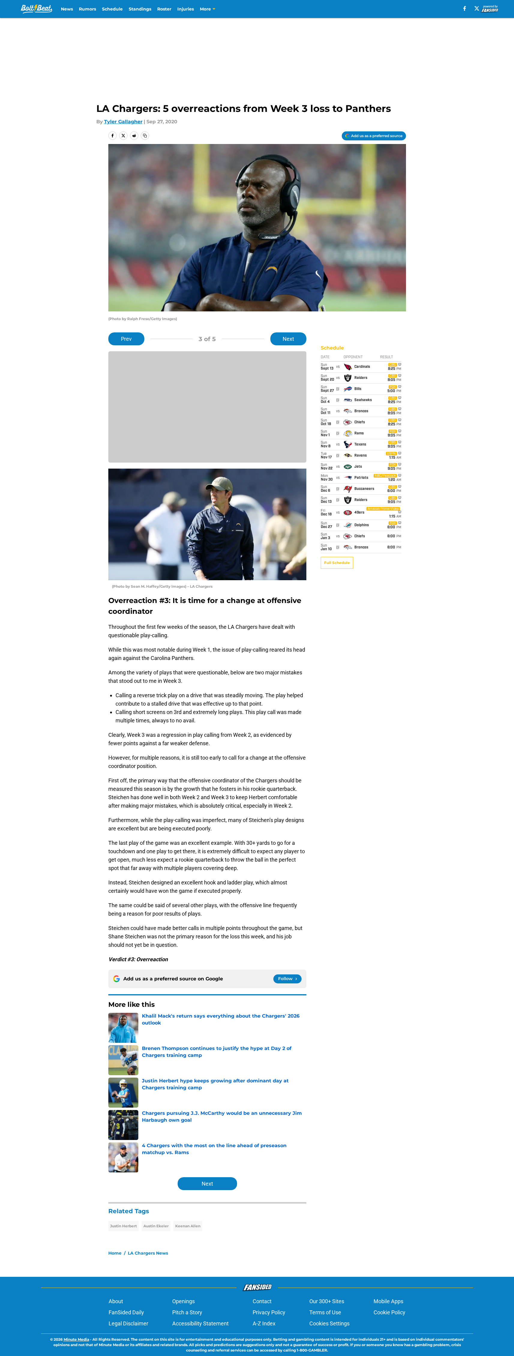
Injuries (185, 9)
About (116, 1301)
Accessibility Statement (200, 1323)
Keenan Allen (187, 1226)
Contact (262, 1301)
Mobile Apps (388, 1301)
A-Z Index (264, 1323)
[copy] (145, 135)
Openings (183, 1301)
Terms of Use (325, 1312)
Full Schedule (337, 562)
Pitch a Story (187, 1312)
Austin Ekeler (156, 1226)
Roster (164, 9)
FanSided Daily (126, 1312)
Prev (126, 339)
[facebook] (464, 8)
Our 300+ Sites (326, 1301)
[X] (476, 8)
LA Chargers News (148, 1253)
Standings (140, 9)
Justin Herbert (123, 1226)
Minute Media (76, 1339)
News (67, 9)
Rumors (87, 9)
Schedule (112, 9)
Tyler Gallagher (123, 121)
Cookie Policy (389, 1312)
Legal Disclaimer (128, 1323)
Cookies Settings (329, 1323)
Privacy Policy (269, 1312)
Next (288, 339)
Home (115, 1253)
